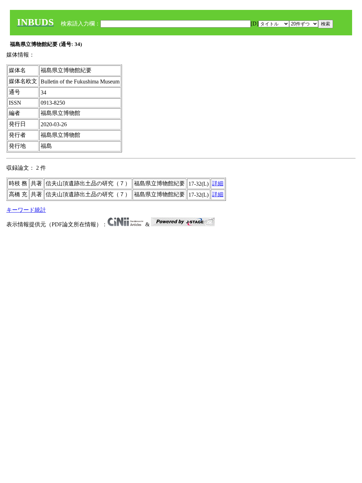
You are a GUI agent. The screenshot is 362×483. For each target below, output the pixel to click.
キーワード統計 (26, 210)
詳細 (217, 183)
